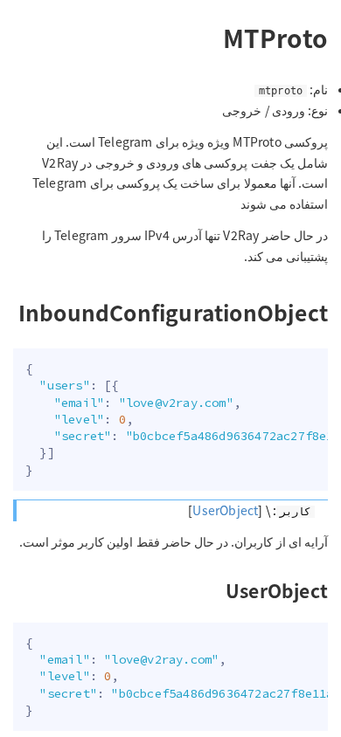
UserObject (225, 510)
